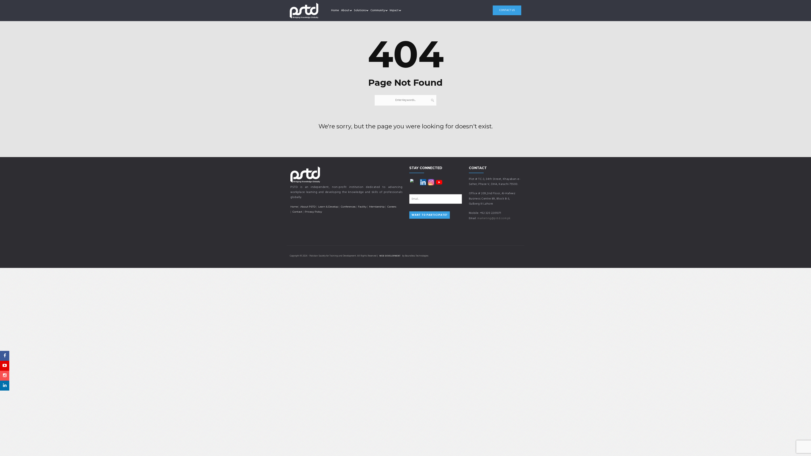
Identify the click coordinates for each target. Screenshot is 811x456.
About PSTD (308, 206)
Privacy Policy (313, 211)
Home (335, 10)
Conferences (348, 206)
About (345, 10)
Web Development (390, 256)
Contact (297, 211)
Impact (394, 10)
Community (377, 10)
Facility (362, 206)
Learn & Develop (328, 206)
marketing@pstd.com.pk (494, 218)
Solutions (360, 10)
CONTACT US (507, 10)
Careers (391, 206)
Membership (377, 206)
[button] (351, 10)
